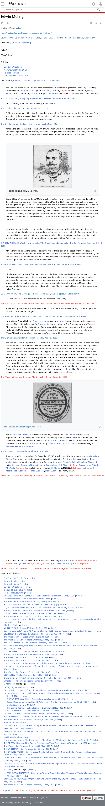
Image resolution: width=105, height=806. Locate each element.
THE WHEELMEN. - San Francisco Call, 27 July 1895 (26, 749)
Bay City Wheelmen (13, 67)
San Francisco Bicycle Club (16, 75)
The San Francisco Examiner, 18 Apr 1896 (22, 427)
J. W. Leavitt (56, 563)
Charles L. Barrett (23, 468)
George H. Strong (28, 465)
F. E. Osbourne (77, 468)
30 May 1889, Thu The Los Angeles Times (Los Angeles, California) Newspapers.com (39, 293)
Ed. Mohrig (67, 563)
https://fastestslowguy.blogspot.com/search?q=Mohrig (25, 33)
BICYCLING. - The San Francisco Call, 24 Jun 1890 (26, 675)
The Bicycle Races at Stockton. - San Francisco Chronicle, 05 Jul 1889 (34, 610)
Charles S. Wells (11, 625)
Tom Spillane (82, 563)
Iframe (15, 790)
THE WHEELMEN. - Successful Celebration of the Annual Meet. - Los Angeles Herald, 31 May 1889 (48, 716)
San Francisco (40, 321)
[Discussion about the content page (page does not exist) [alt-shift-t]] (8, 23)
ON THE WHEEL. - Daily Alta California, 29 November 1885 (30, 651)
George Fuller (20, 563)
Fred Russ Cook (20, 470)
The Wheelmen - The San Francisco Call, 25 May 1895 (28, 601)
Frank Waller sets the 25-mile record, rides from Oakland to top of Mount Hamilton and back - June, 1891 (48, 303)
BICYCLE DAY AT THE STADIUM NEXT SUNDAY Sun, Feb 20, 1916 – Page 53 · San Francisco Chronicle (46, 568)
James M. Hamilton (56, 443)
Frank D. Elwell (52, 470)
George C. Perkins (61, 462)
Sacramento (43, 324)
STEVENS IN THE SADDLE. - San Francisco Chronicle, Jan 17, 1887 (33, 633)
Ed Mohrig (8, 769)
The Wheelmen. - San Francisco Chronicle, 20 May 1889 (29, 639)
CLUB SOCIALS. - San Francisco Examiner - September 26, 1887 (35, 713)
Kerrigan (15, 465)
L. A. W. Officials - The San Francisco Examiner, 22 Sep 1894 (30, 613)
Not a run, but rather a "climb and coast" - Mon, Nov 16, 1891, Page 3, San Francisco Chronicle (43, 316)
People (23, 790)
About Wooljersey (23, 802)
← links (32, 578)
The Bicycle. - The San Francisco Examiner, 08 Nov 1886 (29, 654)
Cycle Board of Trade (48, 440)
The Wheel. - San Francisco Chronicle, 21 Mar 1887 (27, 672)
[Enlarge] (94, 191)
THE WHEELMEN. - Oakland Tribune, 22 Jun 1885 (29, 710)
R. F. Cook (46, 90)
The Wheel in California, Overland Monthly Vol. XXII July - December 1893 (34, 377)
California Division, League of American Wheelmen (36, 80)
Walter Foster (65, 560)
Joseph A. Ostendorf (26, 446)
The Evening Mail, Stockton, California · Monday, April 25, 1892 (29, 337)
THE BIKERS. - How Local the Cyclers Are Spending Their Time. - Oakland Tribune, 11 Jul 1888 (45, 743)
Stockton (60, 321)
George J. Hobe (11, 581)
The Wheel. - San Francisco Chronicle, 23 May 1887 (27, 746)
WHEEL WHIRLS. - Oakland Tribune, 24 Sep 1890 (25, 628)
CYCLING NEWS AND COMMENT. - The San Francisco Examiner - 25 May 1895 (39, 595)
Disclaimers (38, 802)
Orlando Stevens (79, 560)
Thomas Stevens (11, 722)
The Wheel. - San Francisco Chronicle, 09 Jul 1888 (26, 657)
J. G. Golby (73, 465)
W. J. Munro (66, 90)
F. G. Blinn (63, 465)
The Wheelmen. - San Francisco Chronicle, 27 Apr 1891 (28, 616)
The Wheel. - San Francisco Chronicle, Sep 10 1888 (26, 636)
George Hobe (85, 465)
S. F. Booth (35, 93)
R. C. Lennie (71, 443)
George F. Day (26, 90)
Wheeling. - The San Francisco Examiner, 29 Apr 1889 (28, 680)
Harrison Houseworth (13, 592)
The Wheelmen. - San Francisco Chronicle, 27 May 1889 (29, 784)
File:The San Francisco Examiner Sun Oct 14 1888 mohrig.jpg (31, 604)
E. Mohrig (17, 28)
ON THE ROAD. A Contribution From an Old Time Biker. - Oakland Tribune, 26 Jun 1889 (43, 663)
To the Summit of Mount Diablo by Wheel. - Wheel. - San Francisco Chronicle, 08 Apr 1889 (41, 264)
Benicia (91, 324)
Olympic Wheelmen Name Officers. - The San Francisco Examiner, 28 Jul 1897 (39, 607)
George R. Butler (11, 584)
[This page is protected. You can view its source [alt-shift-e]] (91, 23)
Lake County (69, 434)
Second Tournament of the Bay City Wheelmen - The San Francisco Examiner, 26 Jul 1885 (47, 702)
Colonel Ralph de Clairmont (84, 462)
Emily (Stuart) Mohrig (21, 42)
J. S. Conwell (32, 443)
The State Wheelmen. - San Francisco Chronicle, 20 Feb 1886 (31, 642)
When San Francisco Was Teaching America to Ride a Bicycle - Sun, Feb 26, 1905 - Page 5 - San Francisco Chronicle (52, 475)
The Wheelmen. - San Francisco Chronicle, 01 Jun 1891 (28, 719)
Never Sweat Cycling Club (15, 69)
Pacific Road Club (11, 72)
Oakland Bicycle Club (13, 589)
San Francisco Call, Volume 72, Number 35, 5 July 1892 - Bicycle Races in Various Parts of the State (48, 631)
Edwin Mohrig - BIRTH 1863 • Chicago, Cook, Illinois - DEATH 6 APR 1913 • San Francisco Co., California (47, 37)
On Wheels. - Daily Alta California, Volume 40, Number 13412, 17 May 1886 (38, 678)
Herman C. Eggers (36, 470)
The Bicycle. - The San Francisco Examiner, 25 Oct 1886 (25, 108)
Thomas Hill (53, 93)
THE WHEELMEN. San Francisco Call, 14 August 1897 (24, 451)
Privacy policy (7, 802)
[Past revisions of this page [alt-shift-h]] (96, 23)
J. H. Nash (45, 563)
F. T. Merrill (55, 468)
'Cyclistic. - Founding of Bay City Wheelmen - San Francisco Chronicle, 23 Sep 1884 (38, 98)
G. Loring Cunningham (47, 465)
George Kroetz (33, 563)
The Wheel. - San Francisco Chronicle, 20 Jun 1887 (26, 660)
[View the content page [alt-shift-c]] (2, 23)
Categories (6, 790)
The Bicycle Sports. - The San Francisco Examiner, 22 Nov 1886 (29, 124)
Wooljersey (17, 4)
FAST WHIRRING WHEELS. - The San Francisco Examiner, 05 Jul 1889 (37, 699)
